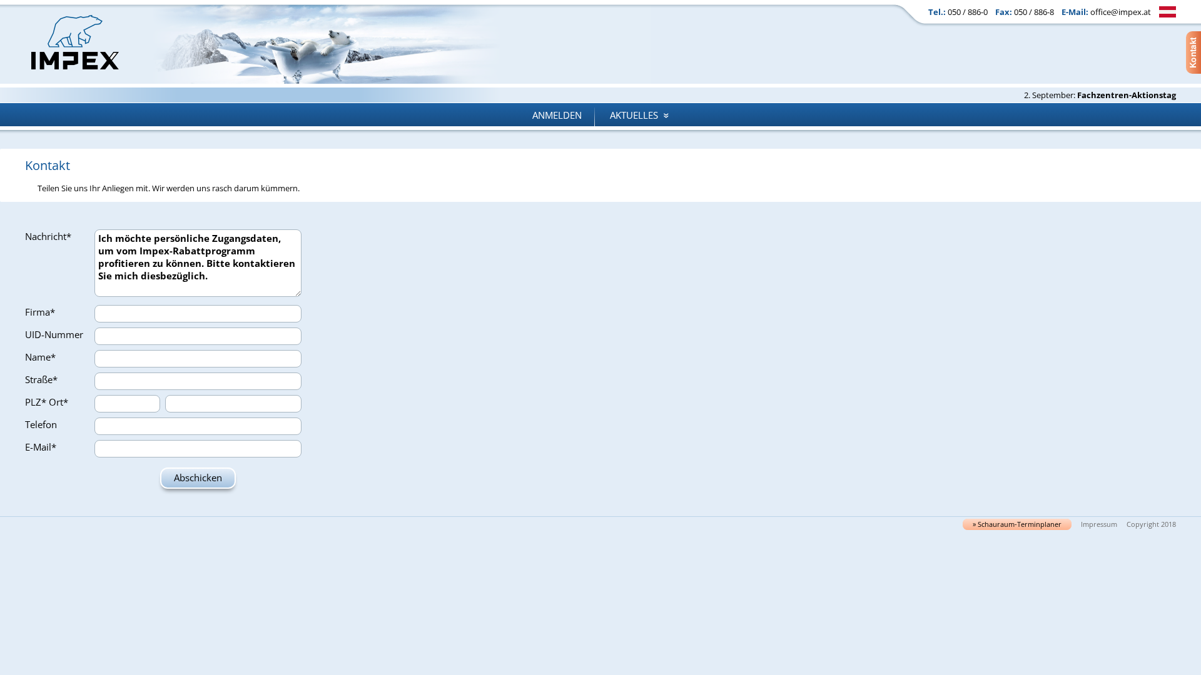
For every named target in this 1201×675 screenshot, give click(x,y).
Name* (40, 357)
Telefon (41, 424)
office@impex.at (1120, 12)
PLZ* (35, 402)
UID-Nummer (54, 334)
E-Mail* (40, 447)
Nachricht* (48, 236)
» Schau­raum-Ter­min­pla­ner (1017, 524)
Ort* (58, 402)
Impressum (1099, 524)
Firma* (40, 312)
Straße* (41, 379)
